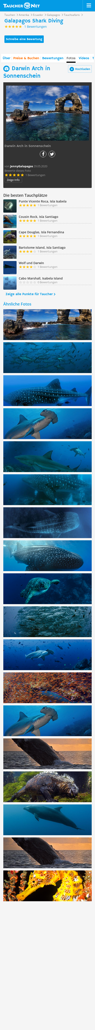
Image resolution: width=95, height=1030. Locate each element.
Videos (84, 58)
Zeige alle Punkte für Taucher (29, 294)
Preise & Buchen (26, 58)
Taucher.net (21, 5)
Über (6, 58)
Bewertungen (52, 58)
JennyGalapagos (21, 166)
